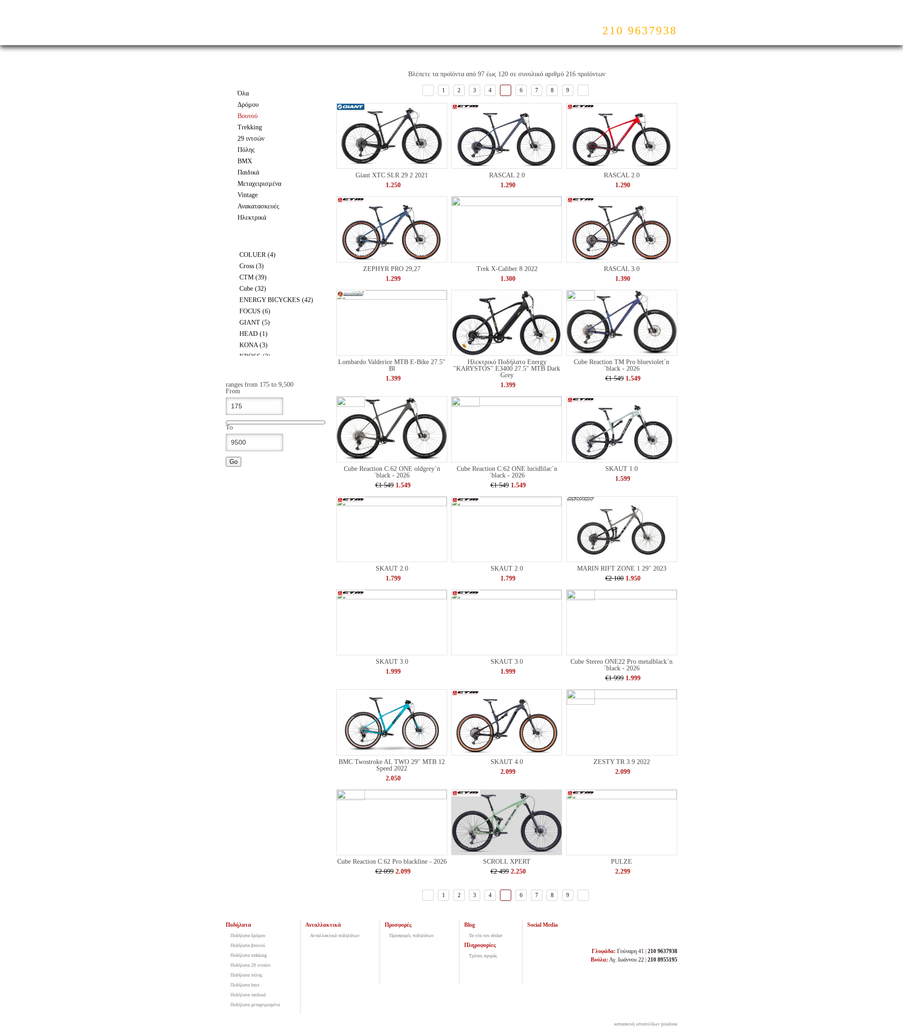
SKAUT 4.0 (507, 761)
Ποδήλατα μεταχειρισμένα (255, 1004)
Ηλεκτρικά (252, 217)
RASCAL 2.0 (507, 175)
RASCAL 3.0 (622, 268)
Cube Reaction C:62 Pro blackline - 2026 (392, 861)
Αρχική (352, 26)
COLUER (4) (279, 255)
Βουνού (248, 115)
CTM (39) (276, 277)
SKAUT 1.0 (621, 468)
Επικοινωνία (547, 26)
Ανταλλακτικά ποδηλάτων (335, 935)
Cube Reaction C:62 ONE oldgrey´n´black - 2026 (392, 472)
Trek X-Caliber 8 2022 (507, 268)
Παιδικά (248, 172)
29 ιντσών (251, 138)
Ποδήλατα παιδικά (248, 994)
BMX (245, 161)
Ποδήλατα (398, 26)
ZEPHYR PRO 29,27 (391, 268)
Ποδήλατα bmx (245, 984)
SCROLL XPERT (507, 861)
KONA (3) (279, 345)
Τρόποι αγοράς (483, 955)
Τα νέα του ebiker (485, 935)
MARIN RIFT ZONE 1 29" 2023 (621, 568)
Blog (502, 26)
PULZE (621, 861)
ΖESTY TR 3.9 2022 (622, 761)
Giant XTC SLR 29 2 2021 (392, 175)
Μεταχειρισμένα (259, 183)
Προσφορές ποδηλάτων (411, 935)
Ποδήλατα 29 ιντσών (250, 965)
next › (583, 90)
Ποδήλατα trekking (248, 955)
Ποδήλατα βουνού (247, 945)
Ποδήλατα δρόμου (247, 935)
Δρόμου (248, 104)
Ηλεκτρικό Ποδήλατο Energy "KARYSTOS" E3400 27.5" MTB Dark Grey (506, 368)
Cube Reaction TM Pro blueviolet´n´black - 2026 (621, 365)
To (229, 427)
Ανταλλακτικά (454, 26)
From (233, 391)
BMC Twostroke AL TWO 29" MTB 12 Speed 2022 (392, 765)
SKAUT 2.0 (392, 568)
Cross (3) (275, 266)
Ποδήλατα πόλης (246, 975)
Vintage (248, 195)
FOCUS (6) (280, 311)
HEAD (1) (279, 333)
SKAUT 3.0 (392, 661)
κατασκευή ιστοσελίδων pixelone (645, 1023)
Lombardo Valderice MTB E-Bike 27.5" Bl (391, 365)
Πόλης (246, 149)
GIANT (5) (280, 322)
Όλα (243, 93)
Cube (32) (276, 288)
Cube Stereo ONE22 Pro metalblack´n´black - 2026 (621, 665)
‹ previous (428, 90)
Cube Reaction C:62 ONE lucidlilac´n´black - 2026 (507, 472)
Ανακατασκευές (258, 206)
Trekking (250, 127)
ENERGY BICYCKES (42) (280, 300)
